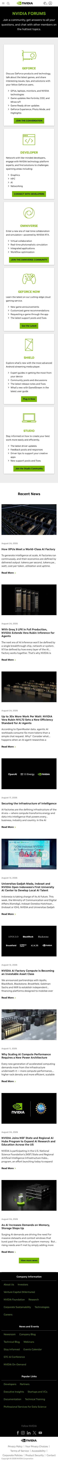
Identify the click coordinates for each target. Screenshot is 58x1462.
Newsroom (10, 1334)
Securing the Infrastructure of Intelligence (29, 803)
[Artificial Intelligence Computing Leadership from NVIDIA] (25, 3)
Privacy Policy (15, 1446)
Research (34, 1299)
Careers (8, 1314)
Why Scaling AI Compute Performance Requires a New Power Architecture (26, 1056)
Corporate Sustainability (17, 1307)
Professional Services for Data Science (25, 1406)
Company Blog (27, 1334)
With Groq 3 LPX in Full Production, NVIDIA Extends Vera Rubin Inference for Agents (27, 633)
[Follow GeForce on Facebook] (18, 1433)
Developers (10, 1384)
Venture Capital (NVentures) (19, 1291)
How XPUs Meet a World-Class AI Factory (28, 549)
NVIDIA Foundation (14, 1299)
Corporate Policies (13, 1455)
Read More (7, 572)
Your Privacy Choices (36, 1446)
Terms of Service (19, 1450)
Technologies (42, 1307)
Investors (23, 1284)
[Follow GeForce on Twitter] (34, 1433)
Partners (24, 1384)
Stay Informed (12, 1349)
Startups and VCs (37, 1391)
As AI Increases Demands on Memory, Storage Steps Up (25, 1226)
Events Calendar (32, 1349)
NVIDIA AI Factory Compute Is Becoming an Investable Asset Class (27, 972)
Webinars (28, 1341)
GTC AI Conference (14, 1356)
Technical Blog (12, 1341)
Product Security (34, 1455)
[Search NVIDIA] (8, 2)
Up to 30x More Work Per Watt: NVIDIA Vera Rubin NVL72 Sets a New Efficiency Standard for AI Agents (27, 720)
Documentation (12, 1399)
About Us (9, 1284)
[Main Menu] (3, 3)
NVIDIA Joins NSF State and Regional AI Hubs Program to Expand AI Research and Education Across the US (28, 1141)
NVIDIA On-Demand (15, 1364)
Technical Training (35, 1399)
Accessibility (39, 1450)
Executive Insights (14, 1391)
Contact (51, 1455)
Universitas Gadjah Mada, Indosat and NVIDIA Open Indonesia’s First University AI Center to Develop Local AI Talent (27, 887)
